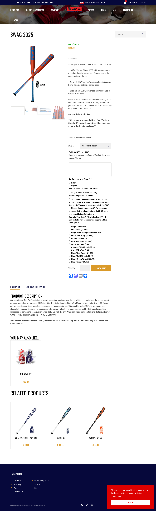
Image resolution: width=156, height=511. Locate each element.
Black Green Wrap (83, 259)
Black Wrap (80, 262)
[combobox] (95, 146)
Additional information (35, 286)
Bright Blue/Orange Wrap (86, 232)
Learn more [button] (116, 496)
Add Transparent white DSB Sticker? (84, 189)
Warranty (17, 484)
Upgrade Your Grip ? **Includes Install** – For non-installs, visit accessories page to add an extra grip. (88, 220)
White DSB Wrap (82, 235)
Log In (134, 2)
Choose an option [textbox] (89, 146)
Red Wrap (79, 238)
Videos (37, 484)
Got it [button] (130, 503)
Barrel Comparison (41, 481)
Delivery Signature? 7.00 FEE (81, 195)
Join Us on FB (25, 2)
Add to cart (101, 268)
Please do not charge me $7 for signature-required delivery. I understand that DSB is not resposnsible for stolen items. (88, 211)
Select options (25, 361)
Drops (71, 146)
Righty (74, 186)
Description (15, 286)
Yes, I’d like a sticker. (84, 193)
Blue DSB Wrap (81, 241)
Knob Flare (79, 230)
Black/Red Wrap (82, 253)
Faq (35, 488)
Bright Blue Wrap (78, 227)
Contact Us (18, 492)
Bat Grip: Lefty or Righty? (80, 179)
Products (17, 481)
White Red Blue (81, 244)
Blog (15, 488)
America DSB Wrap (83, 247)
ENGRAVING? (79, 152)
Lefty (73, 183)
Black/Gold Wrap (82, 256)
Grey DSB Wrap (81, 250)
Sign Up (143, 2)
